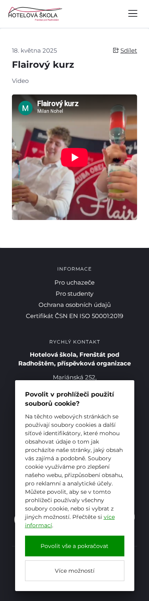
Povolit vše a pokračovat (74, 546)
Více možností (75, 570)
